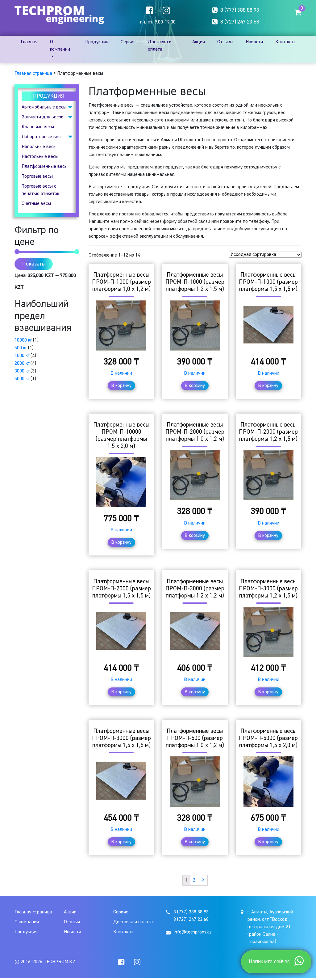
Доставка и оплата (160, 46)
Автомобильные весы (44, 107)
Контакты (285, 42)
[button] (297, 12)
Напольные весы (39, 146)
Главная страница (33, 73)
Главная (29, 42)
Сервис (128, 42)
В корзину (121, 385)
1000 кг (22, 355)
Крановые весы (38, 127)
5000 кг (22, 378)
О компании (60, 46)
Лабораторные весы (43, 136)
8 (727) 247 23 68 (239, 22)
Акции (198, 42)
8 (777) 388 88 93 (239, 10)
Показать (33, 264)
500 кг (21, 348)
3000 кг (22, 371)
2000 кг (22, 363)
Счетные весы (36, 203)
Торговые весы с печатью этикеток (40, 190)
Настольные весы (40, 156)
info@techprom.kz (192, 932)
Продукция (96, 42)
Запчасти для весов (43, 117)
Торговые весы (37, 176)
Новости (254, 42)
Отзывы (225, 42)
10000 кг (23, 340)
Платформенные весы (45, 166)
